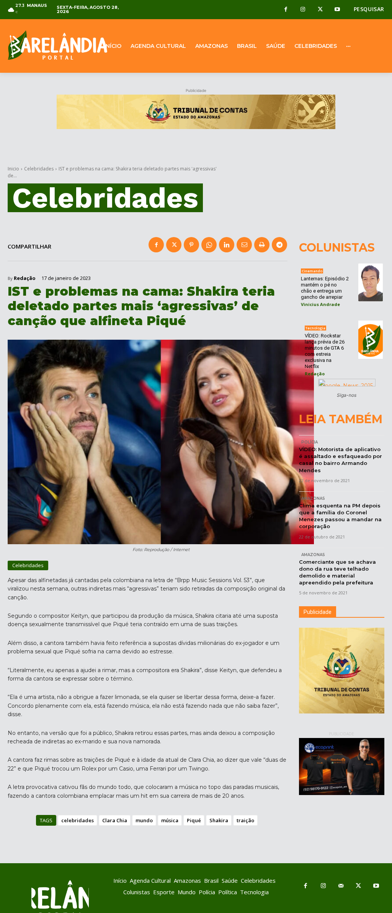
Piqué (194, 820)
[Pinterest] (191, 244)
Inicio (13, 168)
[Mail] (341, 886)
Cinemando (312, 270)
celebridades (77, 820)
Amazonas (313, 498)
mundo (144, 820)
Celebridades (39, 168)
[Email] (244, 244)
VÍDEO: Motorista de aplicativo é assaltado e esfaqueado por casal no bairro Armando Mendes (340, 459)
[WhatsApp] (209, 244)
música (169, 820)
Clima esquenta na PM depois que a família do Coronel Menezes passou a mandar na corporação (340, 516)
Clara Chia (114, 820)
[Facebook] (285, 9)
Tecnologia (315, 328)
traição (245, 820)
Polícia (309, 442)
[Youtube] (337, 9)
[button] (369, 9)
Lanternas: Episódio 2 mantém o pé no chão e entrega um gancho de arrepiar (325, 288)
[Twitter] (320, 9)
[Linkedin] (226, 244)
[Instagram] (303, 9)
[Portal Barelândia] (49, 45)
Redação (25, 278)
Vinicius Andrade (320, 304)
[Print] (262, 244)
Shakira (218, 820)
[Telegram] (279, 244)
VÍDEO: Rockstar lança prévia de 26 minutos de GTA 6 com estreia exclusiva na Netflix (325, 351)
